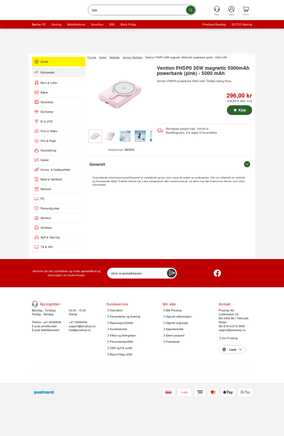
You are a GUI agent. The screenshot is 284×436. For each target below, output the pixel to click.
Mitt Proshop (174, 310)
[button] (119, 94)
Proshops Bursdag (214, 24)
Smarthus (97, 24)
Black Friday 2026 (121, 354)
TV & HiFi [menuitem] (47, 247)
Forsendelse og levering (125, 316)
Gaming (56, 24)
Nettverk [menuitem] (46, 189)
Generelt (97, 164)
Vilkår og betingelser (123, 335)
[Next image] (146, 95)
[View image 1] (95, 136)
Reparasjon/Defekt (121, 323)
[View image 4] (140, 136)
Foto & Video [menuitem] (49, 131)
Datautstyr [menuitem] (47, 102)
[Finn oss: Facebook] (217, 273)
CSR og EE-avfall (121, 348)
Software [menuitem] (46, 227)
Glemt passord (175, 335)
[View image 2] (110, 136)
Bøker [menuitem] (44, 92)
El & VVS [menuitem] (47, 121)
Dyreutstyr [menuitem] (47, 112)
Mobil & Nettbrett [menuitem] (51, 179)
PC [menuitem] (42, 199)
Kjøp (241, 109)
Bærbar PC (39, 24)
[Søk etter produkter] (190, 10)
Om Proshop (230, 338)
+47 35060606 (78, 322)
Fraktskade (173, 341)
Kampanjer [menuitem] (47, 72)
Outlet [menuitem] (44, 62)
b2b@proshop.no (80, 330)
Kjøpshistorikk (174, 329)
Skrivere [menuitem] (46, 218)
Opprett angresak (177, 323)
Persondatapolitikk (121, 341)
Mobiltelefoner (76, 24)
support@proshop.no (82, 326)
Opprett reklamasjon (179, 316)
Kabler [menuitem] (45, 160)
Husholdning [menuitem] (48, 150)
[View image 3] (125, 136)
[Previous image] (93, 95)
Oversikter (116, 310)
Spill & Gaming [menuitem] (50, 237)
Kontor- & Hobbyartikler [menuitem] (56, 170)
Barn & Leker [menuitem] (49, 83)
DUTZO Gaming (242, 24)
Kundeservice (118, 329)
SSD (112, 24)
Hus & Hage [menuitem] (48, 141)
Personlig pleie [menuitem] (50, 208)
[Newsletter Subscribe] (171, 273)
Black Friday (128, 24)
